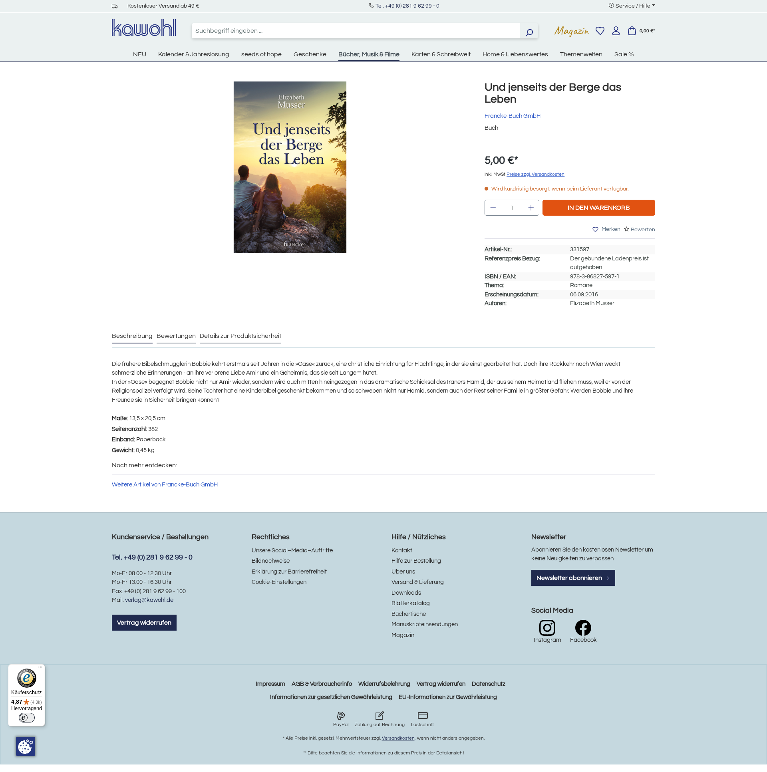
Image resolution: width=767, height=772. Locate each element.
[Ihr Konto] (616, 31)
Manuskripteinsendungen (424, 624)
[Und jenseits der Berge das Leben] (290, 167)
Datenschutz (488, 684)
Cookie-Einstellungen (279, 582)
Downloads (406, 593)
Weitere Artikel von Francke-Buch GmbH (165, 485)
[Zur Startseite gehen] (144, 27)
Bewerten (643, 229)
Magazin (571, 30)
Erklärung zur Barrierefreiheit (289, 572)
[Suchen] (529, 30)
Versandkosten (398, 738)
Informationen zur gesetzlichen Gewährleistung (331, 697)
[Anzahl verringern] (493, 208)
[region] (290, 175)
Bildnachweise (271, 561)
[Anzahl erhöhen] (531, 208)
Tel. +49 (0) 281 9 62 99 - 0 (407, 6)
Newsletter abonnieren (570, 578)
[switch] (27, 717)
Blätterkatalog (410, 603)
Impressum (270, 684)
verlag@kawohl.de (149, 600)
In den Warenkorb (599, 207)
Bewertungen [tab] (176, 336)
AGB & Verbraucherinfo (322, 684)
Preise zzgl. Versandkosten (535, 174)
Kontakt (401, 551)
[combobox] (356, 30)
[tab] (132, 336)
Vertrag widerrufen (144, 622)
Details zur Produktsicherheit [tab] (240, 336)
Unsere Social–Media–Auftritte (292, 551)
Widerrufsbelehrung (384, 684)
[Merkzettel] (600, 31)
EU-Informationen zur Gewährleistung (448, 697)
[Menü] (40, 669)
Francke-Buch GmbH (512, 116)
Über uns (403, 572)
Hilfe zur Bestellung (416, 561)
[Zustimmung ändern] (25, 746)
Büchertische (408, 614)
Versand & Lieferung (417, 582)
